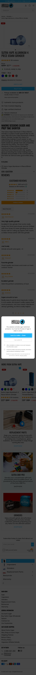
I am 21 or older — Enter (18, 335)
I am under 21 (18, 340)
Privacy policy (23, 355)
